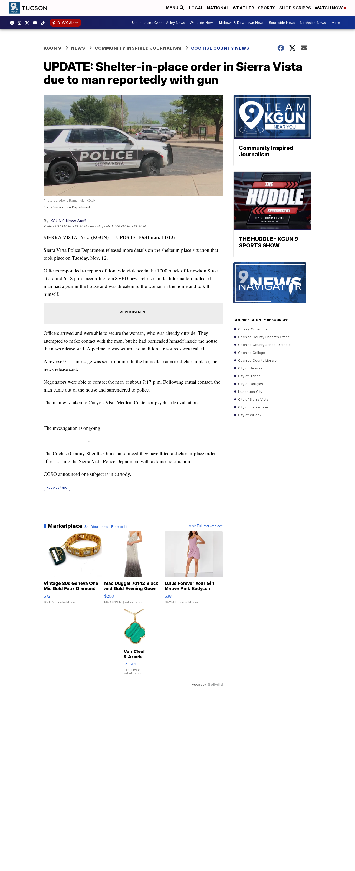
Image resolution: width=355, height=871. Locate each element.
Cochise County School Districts (264, 345)
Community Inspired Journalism (138, 48)
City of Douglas (250, 384)
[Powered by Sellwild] (215, 684)
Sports (267, 7)
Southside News (282, 22)
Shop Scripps (295, 7)
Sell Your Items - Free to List (106, 526)
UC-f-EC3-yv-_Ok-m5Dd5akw (36, 23)
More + (337, 22)
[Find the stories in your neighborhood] (272, 287)
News (78, 48)
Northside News (313, 22)
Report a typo (57, 487)
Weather (243, 7)
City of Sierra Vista (252, 399)
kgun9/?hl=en (21, 23)
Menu (173, 7)
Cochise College (251, 352)
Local (196, 7)
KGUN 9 (52, 48)
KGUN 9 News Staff (68, 220)
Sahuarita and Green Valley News (158, 22)
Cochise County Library (257, 360)
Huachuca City (249, 391)
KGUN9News (13, 23)
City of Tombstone (252, 407)
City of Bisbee (249, 376)
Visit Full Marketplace (206, 526)
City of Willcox (249, 415)
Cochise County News (220, 48)
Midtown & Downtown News (241, 22)
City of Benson (249, 368)
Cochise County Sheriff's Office (263, 337)
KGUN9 (28, 23)
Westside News (202, 22)
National (218, 7)
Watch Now (329, 7)
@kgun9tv (44, 23)
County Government (254, 329)
